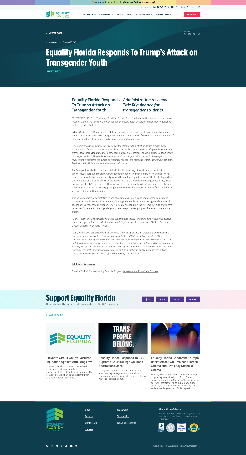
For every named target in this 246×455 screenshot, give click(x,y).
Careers (89, 429)
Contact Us (91, 422)
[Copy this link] (198, 34)
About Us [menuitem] (88, 14)
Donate (192, 14)
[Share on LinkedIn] (189, 34)
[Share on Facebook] (194, 34)
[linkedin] (165, 7)
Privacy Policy (157, 446)
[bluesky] (161, 7)
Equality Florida (53, 71)
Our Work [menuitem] (105, 14)
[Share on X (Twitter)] (185, 34)
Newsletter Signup (126, 422)
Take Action (123, 416)
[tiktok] (176, 7)
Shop (194, 7)
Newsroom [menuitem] (162, 14)
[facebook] (158, 7)
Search (183, 7)
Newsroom (55, 33)
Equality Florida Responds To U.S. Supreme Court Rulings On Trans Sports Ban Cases (121, 362)
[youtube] (172, 7)
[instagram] (154, 7)
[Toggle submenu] (95, 14)
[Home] (58, 14)
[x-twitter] (168, 7)
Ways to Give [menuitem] (124, 14)
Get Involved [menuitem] (142, 14)
